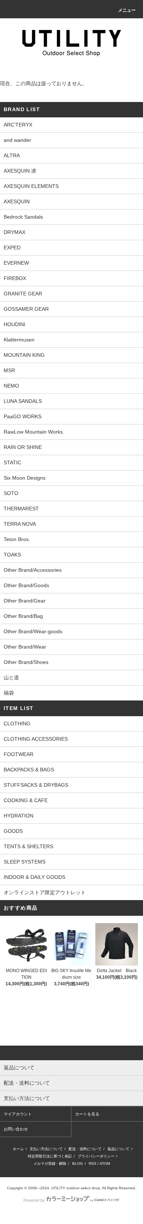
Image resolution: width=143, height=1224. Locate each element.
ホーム (18, 1149)
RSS (92, 1163)
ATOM (105, 1163)
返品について (118, 1149)
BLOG (77, 1163)
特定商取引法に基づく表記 (50, 1156)
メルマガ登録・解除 (49, 1163)
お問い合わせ (16, 1129)
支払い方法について (46, 1149)
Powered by (34, 1200)
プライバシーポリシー (96, 1156)
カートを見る (87, 1114)
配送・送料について (85, 1149)
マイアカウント (18, 1114)
